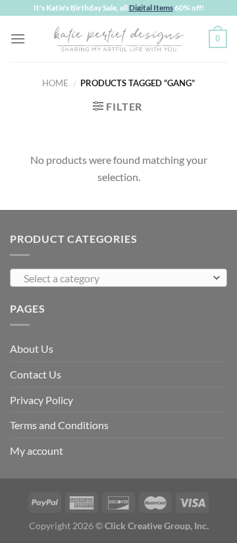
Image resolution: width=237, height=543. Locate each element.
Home (55, 83)
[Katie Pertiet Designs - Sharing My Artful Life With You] (118, 39)
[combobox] (118, 278)
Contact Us (35, 374)
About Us (31, 348)
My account (36, 450)
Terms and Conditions (59, 425)
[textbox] (115, 278)
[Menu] (18, 38)
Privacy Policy (41, 400)
